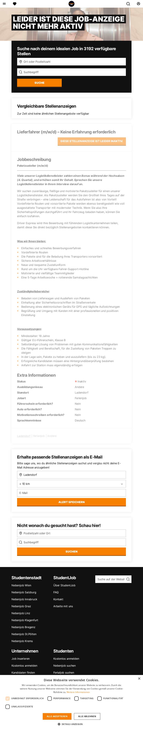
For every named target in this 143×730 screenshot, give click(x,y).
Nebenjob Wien (21, 585)
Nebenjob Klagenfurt (25, 620)
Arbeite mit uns (63, 606)
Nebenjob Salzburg (24, 592)
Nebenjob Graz (21, 606)
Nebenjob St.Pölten (24, 634)
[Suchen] (129, 4)
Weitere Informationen (78, 692)
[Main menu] (4, 4)
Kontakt (58, 599)
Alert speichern (71, 502)
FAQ (55, 592)
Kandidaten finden (23, 672)
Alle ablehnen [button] (87, 716)
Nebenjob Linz (21, 613)
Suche (39, 82)
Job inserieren (21, 658)
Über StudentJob (64, 585)
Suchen (72, 551)
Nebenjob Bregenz (23, 627)
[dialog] (71, 702)
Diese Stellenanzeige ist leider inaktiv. (92, 141)
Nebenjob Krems (22, 641)
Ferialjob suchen (63, 672)
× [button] (139, 678)
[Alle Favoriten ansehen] (15, 4)
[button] (71, 724)
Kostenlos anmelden (24, 665)
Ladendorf (24, 436)
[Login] (138, 4)
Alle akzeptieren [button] (57, 716)
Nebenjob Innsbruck (24, 599)
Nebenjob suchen (64, 665)
